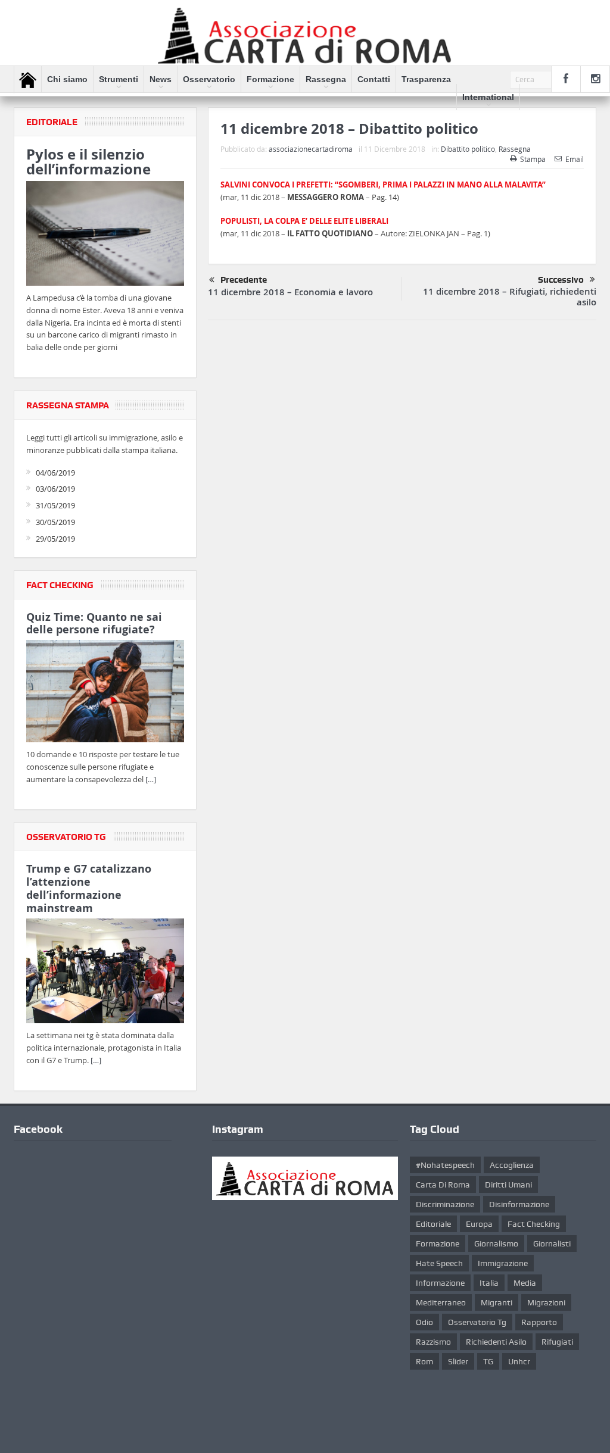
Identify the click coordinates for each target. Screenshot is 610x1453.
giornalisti (552, 1243)
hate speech (439, 1263)
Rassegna (326, 79)
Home (27, 79)
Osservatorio (209, 79)
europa (479, 1224)
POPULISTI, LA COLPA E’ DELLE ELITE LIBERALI (304, 220)
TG (488, 1361)
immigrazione (503, 1263)
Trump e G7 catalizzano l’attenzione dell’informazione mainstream (88, 888)
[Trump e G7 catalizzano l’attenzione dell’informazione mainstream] (105, 972)
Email (574, 159)
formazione (437, 1243)
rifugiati (557, 1341)
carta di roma (443, 1184)
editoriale (433, 1224)
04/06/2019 (55, 472)
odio (424, 1322)
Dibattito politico (468, 149)
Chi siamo (67, 79)
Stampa (533, 159)
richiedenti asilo (496, 1341)
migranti (496, 1302)
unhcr (519, 1361)
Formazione (270, 79)
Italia (489, 1283)
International (488, 97)
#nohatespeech (445, 1165)
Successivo (561, 279)
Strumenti (118, 79)
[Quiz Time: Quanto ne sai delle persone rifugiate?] (105, 693)
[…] (150, 779)
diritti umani (508, 1184)
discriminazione (445, 1204)
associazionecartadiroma (311, 149)
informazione (440, 1283)
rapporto (539, 1322)
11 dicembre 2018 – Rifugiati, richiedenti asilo (509, 296)
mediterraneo (441, 1302)
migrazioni (546, 1302)
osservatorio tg (477, 1322)
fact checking (534, 1224)
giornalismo (496, 1243)
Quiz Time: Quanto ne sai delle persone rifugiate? (94, 624)
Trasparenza (426, 79)
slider (458, 1361)
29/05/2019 (55, 538)
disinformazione (519, 1204)
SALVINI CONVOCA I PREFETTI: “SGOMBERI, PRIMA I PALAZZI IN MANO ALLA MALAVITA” (383, 184)
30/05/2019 (55, 522)
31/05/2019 (55, 505)
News (161, 79)
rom (424, 1361)
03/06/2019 (55, 488)
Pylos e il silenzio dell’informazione (88, 161)
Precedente (243, 279)
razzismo (433, 1341)
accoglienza (512, 1165)
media (524, 1283)
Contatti (373, 79)
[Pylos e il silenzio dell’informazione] (105, 235)
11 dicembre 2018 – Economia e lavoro (290, 292)
